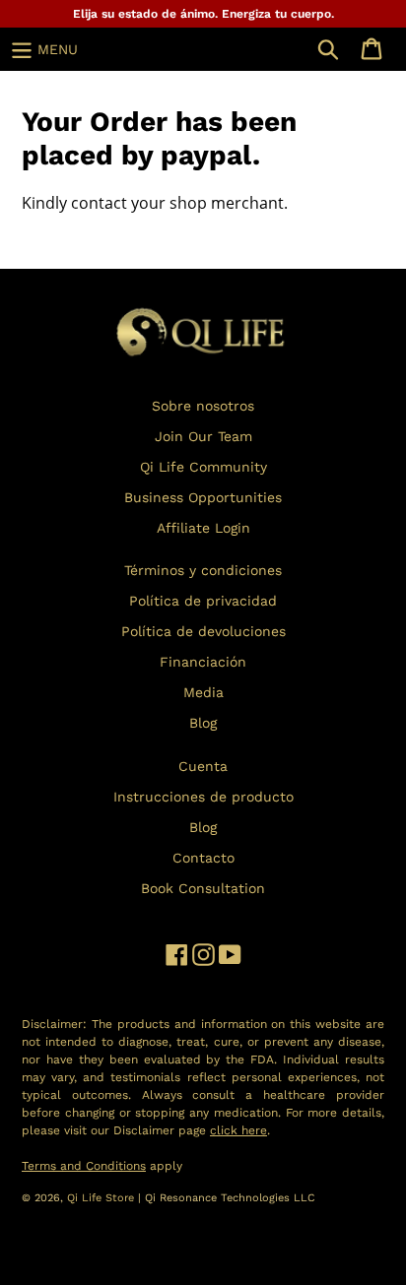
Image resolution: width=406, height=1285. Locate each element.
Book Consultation (203, 888)
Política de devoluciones (203, 631)
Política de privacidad (203, 601)
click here (238, 1130)
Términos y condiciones (203, 570)
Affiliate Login (203, 528)
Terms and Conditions (84, 1166)
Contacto (203, 858)
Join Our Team (203, 436)
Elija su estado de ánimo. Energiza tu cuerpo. (203, 14)
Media (203, 692)
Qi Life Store (102, 1197)
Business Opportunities (203, 497)
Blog (203, 723)
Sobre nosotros (203, 406)
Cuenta (203, 766)
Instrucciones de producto (203, 796)
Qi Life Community (203, 467)
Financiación (203, 662)
